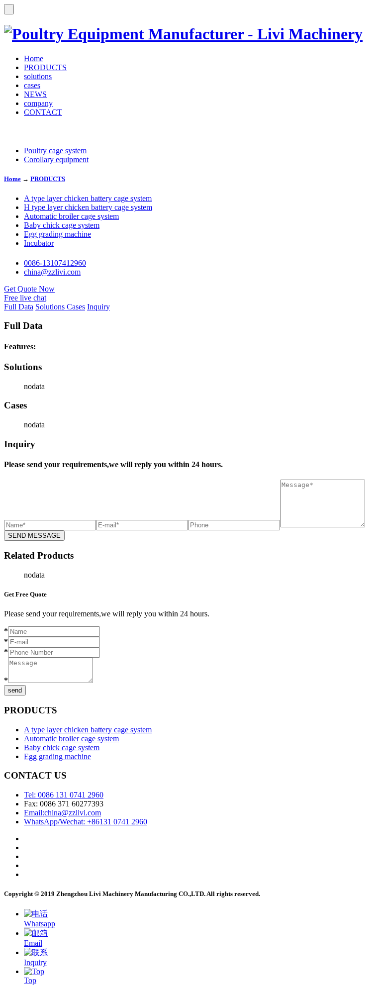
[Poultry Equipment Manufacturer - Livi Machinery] (183, 34)
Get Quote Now (29, 289)
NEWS (35, 94)
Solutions (51, 306)
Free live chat (25, 298)
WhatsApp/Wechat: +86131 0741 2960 (85, 821)
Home (33, 58)
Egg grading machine (57, 234)
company (38, 103)
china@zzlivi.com (52, 272)
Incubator (39, 243)
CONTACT (43, 112)
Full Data (18, 306)
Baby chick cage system (61, 225)
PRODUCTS (45, 67)
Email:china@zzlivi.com (62, 812)
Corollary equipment (56, 159)
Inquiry (98, 306)
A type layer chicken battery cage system (88, 198)
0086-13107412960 (55, 263)
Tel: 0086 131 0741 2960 (63, 795)
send (15, 690)
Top (30, 980)
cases (32, 85)
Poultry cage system (55, 150)
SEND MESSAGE (34, 535)
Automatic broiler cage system (71, 216)
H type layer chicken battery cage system (88, 207)
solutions (38, 76)
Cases (76, 306)
